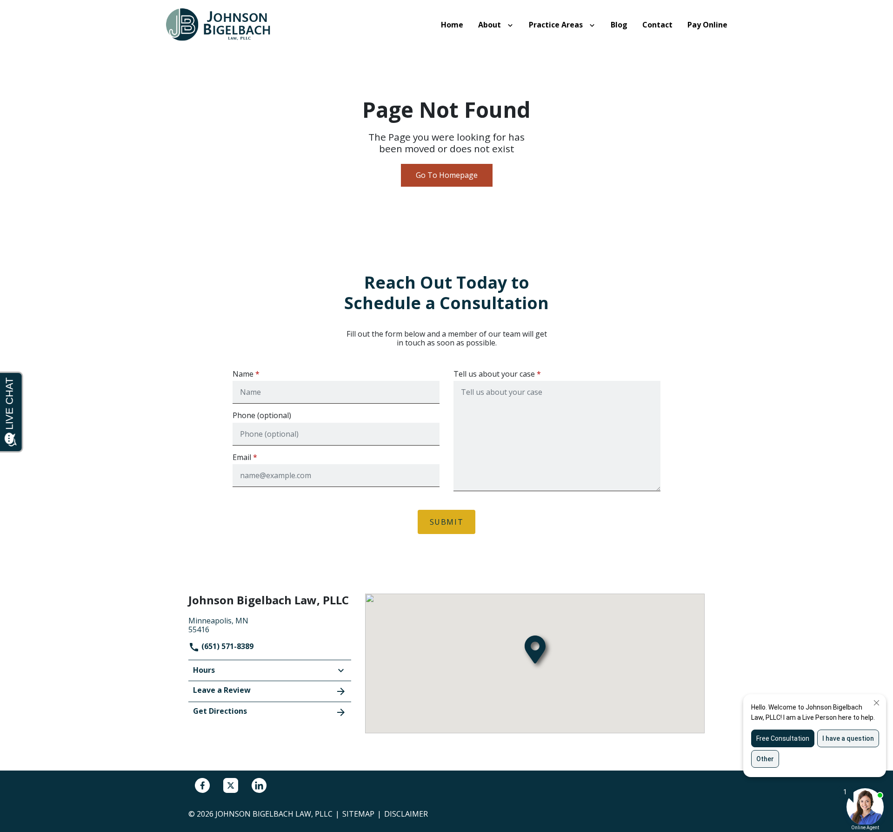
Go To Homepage (447, 175)
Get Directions (220, 711)
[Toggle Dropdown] (512, 25)
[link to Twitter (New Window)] (230, 785)
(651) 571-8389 (226, 646)
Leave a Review (222, 690)
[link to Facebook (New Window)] (202, 785)
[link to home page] (223, 24)
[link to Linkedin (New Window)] (259, 785)
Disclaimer (406, 814)
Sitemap (358, 814)
